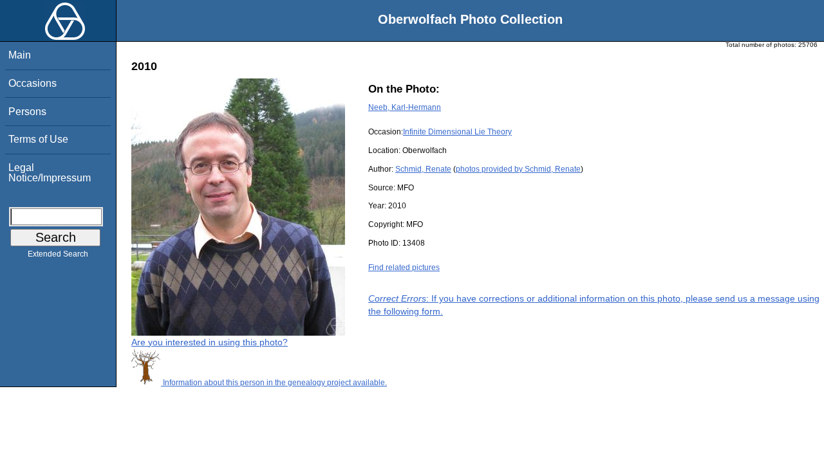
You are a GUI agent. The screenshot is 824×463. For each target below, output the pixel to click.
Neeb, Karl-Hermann (404, 107)
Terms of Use (38, 139)
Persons (27, 111)
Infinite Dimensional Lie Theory (457, 131)
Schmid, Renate (423, 169)
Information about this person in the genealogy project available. (274, 382)
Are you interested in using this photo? (209, 342)
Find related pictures (404, 267)
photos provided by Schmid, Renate (518, 169)
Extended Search (58, 254)
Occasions (32, 83)
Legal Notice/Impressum (49, 172)
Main (19, 55)
